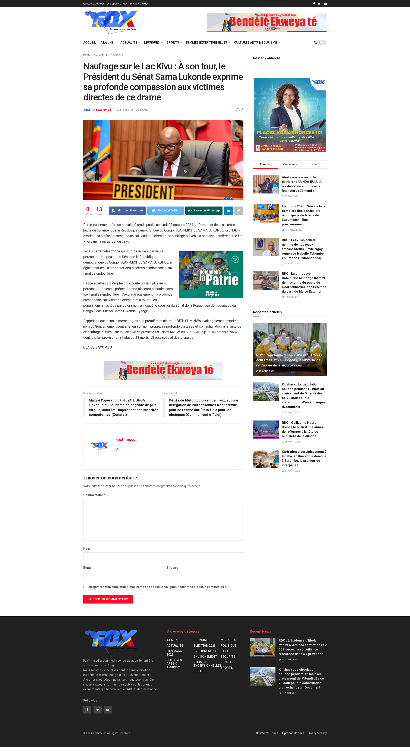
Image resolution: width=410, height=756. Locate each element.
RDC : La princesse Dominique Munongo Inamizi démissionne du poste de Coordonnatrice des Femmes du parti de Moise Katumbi (304, 282)
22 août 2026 (292, 470)
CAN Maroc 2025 (175, 652)
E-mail (89, 568)
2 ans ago (123, 109)
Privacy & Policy (139, 3)
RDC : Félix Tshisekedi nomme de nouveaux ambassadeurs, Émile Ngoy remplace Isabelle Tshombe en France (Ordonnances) (303, 249)
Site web (172, 567)
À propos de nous (117, 3)
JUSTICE (200, 671)
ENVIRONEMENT (205, 656)
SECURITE (228, 656)
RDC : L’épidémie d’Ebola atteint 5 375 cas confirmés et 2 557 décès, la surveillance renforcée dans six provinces (289, 360)
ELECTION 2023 (205, 645)
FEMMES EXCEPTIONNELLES (206, 42)
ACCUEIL (89, 42)
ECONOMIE (201, 640)
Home (86, 54)
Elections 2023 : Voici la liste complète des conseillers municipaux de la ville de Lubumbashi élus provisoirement (303, 215)
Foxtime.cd (103, 109)
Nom (88, 548)
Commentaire (94, 495)
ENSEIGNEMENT (205, 651)
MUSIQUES (152, 42)
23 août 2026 (266, 371)
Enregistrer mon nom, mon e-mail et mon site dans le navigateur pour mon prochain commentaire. (157, 587)
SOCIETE (227, 662)
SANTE (225, 651)
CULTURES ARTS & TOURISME (255, 42)
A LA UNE (107, 42)
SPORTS (173, 42)
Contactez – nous (94, 3)
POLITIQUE (116, 54)
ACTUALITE (128, 42)
